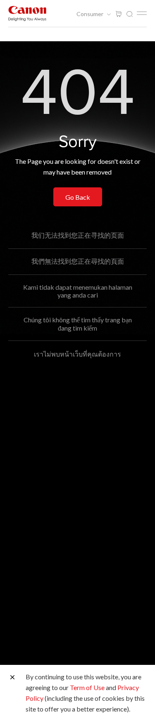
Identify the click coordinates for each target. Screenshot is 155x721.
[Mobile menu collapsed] (142, 13)
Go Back (77, 197)
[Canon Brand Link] (27, 13)
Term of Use (87, 687)
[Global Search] (129, 14)
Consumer (90, 14)
